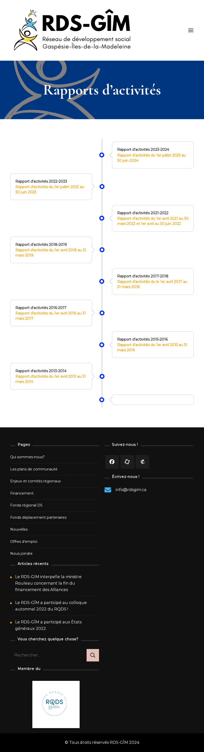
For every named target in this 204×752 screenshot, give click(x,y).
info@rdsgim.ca (131, 489)
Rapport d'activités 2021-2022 (142, 213)
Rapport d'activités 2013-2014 (40, 371)
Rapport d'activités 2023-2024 (143, 149)
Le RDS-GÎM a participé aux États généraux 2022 (48, 625)
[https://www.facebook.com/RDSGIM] (112, 462)
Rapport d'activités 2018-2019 (41, 244)
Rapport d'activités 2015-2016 (142, 339)
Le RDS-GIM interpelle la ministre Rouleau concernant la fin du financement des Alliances (48, 583)
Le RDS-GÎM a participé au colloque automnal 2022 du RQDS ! (51, 605)
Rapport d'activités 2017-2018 (142, 276)
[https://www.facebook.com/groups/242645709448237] (127, 462)
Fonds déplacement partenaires (38, 517)
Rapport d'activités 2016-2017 (40, 307)
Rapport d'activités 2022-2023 (41, 181)
